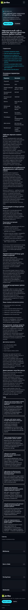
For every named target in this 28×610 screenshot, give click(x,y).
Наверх (3, 607)
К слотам (17, 23)
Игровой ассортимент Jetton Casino (13, 64)
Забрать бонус (8, 23)
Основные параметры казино (11, 51)
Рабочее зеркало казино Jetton (12, 53)
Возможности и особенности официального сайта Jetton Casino (13, 56)
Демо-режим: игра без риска (11, 69)
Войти (15, 601)
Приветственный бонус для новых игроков (13, 61)
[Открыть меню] (24, 2)
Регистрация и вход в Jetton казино (13, 58)
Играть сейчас (7, 601)
